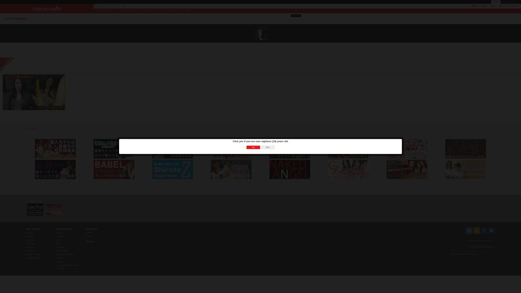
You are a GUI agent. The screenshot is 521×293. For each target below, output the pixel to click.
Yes (253, 147)
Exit (267, 147)
